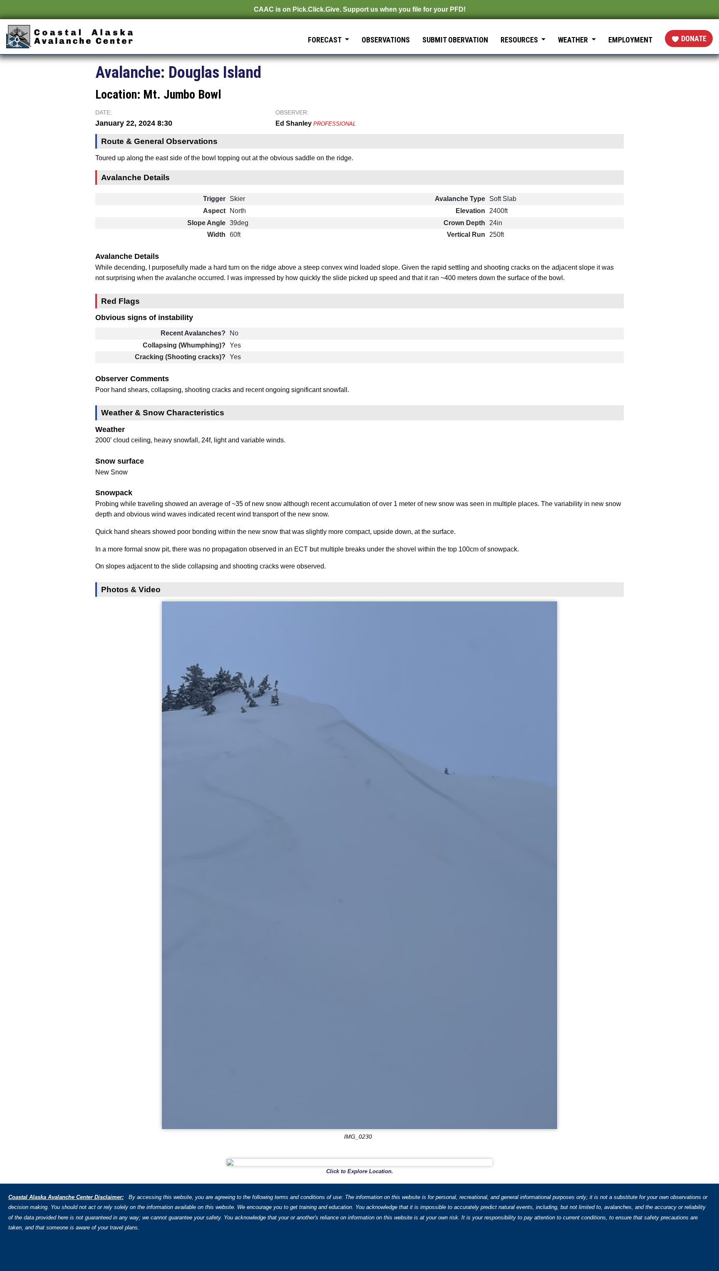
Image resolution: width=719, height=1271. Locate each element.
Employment (630, 39)
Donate (694, 38)
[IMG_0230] (359, 865)
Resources (520, 39)
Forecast (325, 39)
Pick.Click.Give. (317, 9)
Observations (386, 39)
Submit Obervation (455, 39)
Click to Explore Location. (359, 1171)
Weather (574, 39)
